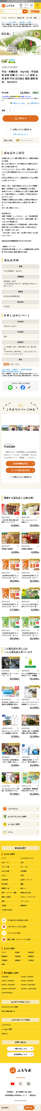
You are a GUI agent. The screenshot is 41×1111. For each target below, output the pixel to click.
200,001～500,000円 (9, 989)
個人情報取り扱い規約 (24, 1092)
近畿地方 (15, 369)
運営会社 (33, 1095)
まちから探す (6, 369)
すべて (4, 858)
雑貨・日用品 (6, 897)
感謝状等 (23, 905)
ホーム (4, 22)
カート (31, 7)
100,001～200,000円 (28, 985)
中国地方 (5, 960)
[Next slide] (39, 18)
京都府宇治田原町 (26, 369)
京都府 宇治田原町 (9, 67)
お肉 (21, 862)
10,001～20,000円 (27, 977)
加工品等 (5, 884)
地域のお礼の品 (25, 892)
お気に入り (26, 7)
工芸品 (4, 905)
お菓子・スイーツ (26, 880)
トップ (4, 18)
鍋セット (23, 888)
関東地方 (5, 956)
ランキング (11, 18)
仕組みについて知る (19, 103)
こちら (30, 98)
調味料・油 (5, 888)
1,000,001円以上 (7, 993)
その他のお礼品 (7, 910)
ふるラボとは (6, 1025)
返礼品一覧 (20, 18)
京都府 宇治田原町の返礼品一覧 (11, 371)
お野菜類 (23, 871)
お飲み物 (21, 22)
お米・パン (5, 862)
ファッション (24, 901)
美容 (3, 901)
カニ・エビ (24, 867)
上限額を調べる (34, 103)
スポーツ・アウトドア (27, 897)
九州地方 (31, 960)
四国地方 (18, 960)
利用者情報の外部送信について (16, 1095)
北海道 (17, 952)
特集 (35, 18)
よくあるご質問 (7, 1029)
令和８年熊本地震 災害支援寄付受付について (20, 1)
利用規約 (10, 1092)
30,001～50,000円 (27, 981)
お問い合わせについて (20, 134)
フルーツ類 (5, 867)
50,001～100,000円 (8, 985)
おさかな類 (5, 871)
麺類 (21, 884)
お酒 (21, 875)
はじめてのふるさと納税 (10, 1007)
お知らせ (5, 1033)
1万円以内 (5, 977)
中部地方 (18, 956)
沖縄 (3, 964)
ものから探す (12, 22)
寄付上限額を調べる (8, 1011)
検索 (25, 11)
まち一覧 (29, 18)
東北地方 (31, 952)
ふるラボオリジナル (27, 858)
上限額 (20, 7)
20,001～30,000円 (8, 981)
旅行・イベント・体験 (9, 892)
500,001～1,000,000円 (28, 989)
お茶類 (29, 22)
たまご (4, 875)
